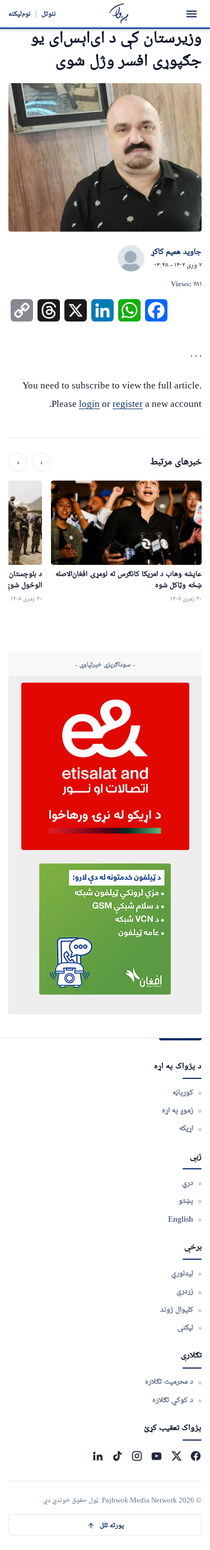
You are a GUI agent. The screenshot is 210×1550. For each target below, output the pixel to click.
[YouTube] (156, 1456)
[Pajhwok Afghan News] (119, 14)
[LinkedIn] (98, 1456)
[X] (176, 1456)
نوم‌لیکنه (19, 13)
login (89, 404)
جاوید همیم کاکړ (176, 252)
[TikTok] (117, 1456)
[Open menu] (191, 14)
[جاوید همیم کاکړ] (131, 259)
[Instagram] (137, 1456)
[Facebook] (196, 1456)
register (128, 404)
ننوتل (48, 13)
